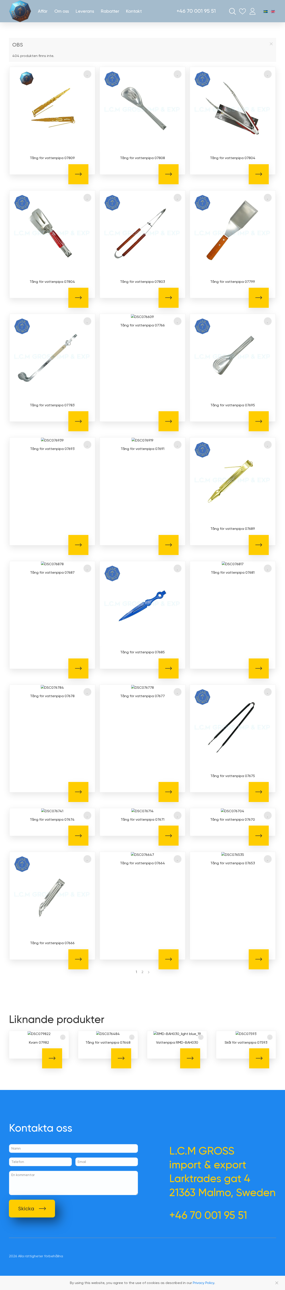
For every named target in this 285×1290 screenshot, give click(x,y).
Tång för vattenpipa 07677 (142, 696)
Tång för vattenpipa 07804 (232, 158)
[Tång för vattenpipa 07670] (232, 811)
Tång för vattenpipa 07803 (142, 281)
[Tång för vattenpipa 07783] (52, 356)
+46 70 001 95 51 (196, 11)
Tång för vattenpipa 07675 (232, 776)
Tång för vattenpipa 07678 (52, 696)
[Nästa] (149, 972)
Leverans (85, 11)
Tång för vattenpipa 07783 (52, 405)
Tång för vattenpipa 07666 (52, 943)
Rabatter (110, 11)
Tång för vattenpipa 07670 (232, 819)
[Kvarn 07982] (39, 1034)
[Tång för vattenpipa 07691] (142, 440)
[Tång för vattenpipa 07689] (232, 480)
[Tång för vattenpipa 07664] (142, 854)
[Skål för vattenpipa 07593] (246, 1034)
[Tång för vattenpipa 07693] (52, 440)
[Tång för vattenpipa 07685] (142, 603)
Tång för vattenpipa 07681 (232, 572)
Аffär (43, 11)
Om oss (61, 11)
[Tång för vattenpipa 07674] (52, 811)
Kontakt (134, 11)
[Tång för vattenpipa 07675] (232, 727)
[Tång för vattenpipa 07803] (142, 233)
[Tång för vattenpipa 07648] (108, 1034)
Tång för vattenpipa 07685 (142, 652)
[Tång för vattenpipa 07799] (232, 233)
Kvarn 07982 (39, 1042)
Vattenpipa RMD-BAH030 (177, 1042)
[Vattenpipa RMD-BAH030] (177, 1034)
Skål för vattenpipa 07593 (246, 1042)
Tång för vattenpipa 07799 (232, 281)
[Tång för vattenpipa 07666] (52, 894)
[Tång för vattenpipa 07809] (52, 109)
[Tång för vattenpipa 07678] (52, 687)
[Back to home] (20, 11)
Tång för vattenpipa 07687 (52, 572)
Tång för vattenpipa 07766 (142, 325)
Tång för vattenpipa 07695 (232, 405)
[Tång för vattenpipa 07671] (142, 811)
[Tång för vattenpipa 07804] (232, 109)
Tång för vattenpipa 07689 (232, 529)
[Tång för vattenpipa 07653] (232, 854)
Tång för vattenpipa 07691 (142, 449)
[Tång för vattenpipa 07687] (52, 564)
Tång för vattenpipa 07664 (142, 863)
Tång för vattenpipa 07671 (142, 819)
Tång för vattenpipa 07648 (108, 1042)
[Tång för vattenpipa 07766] (142, 316)
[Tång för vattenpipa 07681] (233, 564)
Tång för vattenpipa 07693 (52, 449)
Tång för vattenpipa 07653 (232, 863)
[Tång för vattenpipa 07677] (142, 687)
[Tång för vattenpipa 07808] (142, 109)
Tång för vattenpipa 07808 (142, 158)
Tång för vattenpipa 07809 (52, 158)
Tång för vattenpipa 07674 (52, 819)
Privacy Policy (203, 1283)
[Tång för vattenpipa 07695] (232, 356)
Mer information (78, 174)
